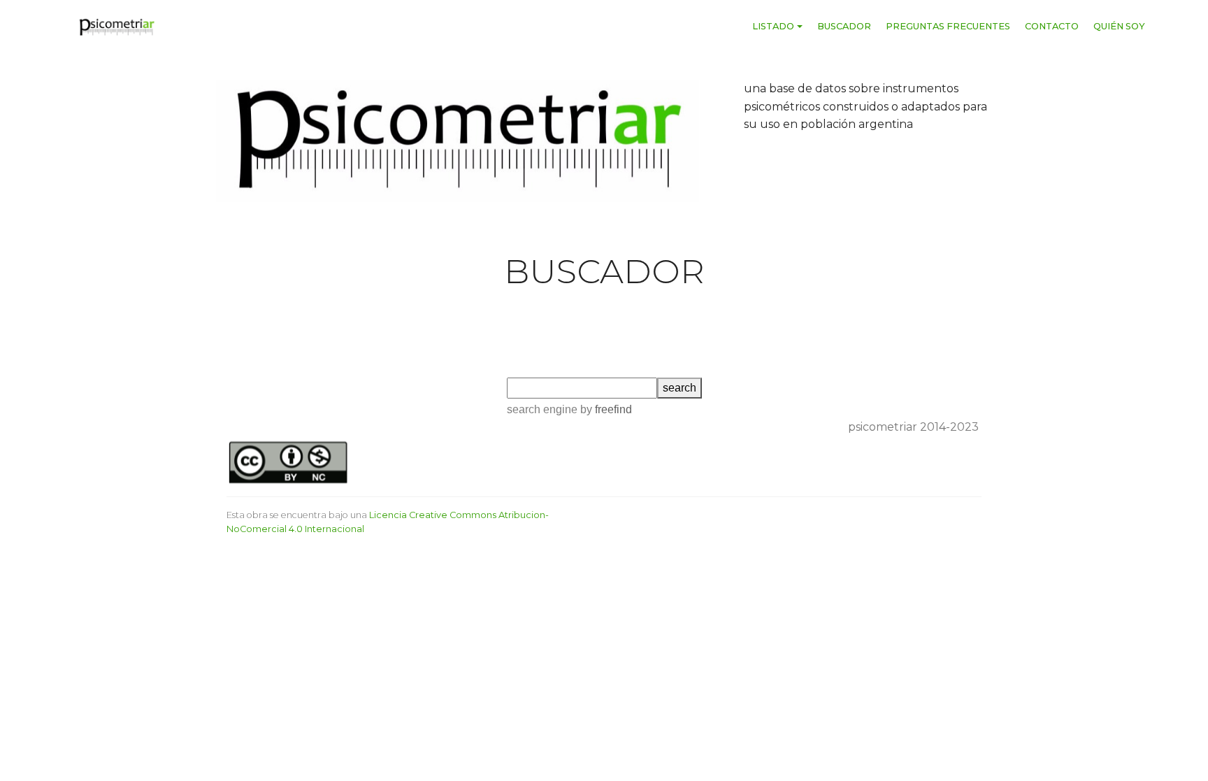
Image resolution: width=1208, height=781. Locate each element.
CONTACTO (1052, 26)
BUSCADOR (844, 26)
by (604, 409)
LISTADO (773, 26)
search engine (542, 409)
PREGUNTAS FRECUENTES (948, 26)
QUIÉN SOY (1119, 26)
